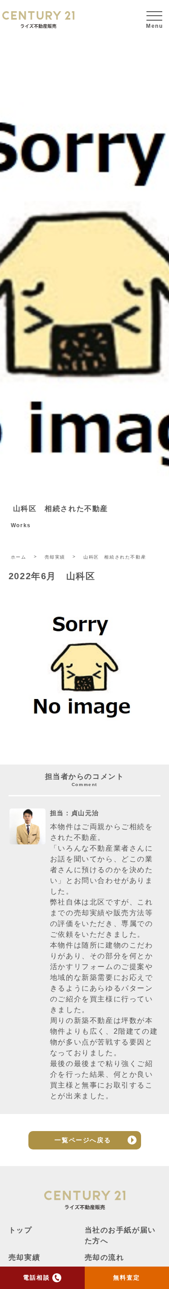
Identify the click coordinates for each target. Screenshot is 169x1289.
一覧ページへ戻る (83, 1140)
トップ (20, 1230)
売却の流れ (104, 1257)
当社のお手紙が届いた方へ (120, 1235)
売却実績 (24, 1257)
